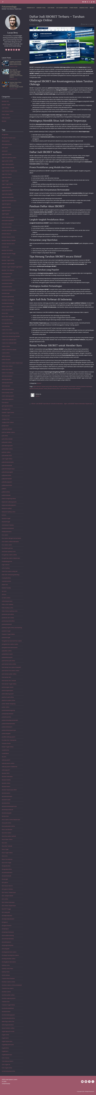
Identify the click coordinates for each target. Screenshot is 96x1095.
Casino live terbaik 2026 (9, 343)
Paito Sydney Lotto (7, 608)
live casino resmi (7, 545)
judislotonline (6, 492)
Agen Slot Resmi (7, 177)
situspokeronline (7, 869)
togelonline (5, 1048)
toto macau (5, 1058)
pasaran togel (6, 631)
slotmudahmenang (8, 935)
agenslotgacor (6, 204)
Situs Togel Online (7, 853)
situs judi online (6, 823)
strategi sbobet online (8, 958)
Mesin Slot (5, 584)
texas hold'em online (8, 1028)
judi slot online (6, 452)
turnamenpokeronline (8, 1071)
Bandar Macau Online (8, 237)
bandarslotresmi (7, 287)
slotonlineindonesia (8, 939)
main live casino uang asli (9, 571)
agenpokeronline (7, 191)
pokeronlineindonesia (8, 723)
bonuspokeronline (7, 323)
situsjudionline (6, 866)
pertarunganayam (7, 690)
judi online (5, 436)
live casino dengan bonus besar (11, 538)
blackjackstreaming (8, 303)
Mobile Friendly (6, 588)
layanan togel (6, 518)
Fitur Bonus (5, 402)
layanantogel (6, 522)
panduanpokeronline (8, 621)
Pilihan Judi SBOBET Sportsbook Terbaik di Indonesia (47, 404)
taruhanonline (6, 1011)
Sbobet (39, 383)
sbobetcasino (6, 793)
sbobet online (43, 388)
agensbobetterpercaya (9, 201)
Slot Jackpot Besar (7, 896)
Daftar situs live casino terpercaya (12, 363)
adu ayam (5, 148)
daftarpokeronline (7, 383)
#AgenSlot (5, 134)
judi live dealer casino (8, 432)
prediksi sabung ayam (8, 737)
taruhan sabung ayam (8, 998)
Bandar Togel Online (8, 260)
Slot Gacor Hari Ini (7, 886)
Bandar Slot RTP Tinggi (8, 253)
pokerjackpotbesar (7, 714)
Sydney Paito (6, 972)
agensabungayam (7, 194)
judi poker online (7, 442)
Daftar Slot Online (7, 366)
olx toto (4, 591)
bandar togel (6, 257)
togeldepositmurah (8, 1045)
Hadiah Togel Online (8, 412)
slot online (5, 899)
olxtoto (4, 594)
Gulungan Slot (6, 409)
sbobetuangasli (6, 813)
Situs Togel (5, 849)
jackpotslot (5, 426)
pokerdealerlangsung (8, 710)
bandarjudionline (7, 273)
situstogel (5, 879)
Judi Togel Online (7, 459)
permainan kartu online (9, 664)
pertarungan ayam (7, 687)
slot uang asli (6, 912)
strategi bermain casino (9, 952)
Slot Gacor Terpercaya (9, 892)
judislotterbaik (6, 495)
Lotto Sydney (6, 568)
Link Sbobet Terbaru (75, 386)
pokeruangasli (6, 733)
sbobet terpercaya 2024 (9, 790)
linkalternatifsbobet (8, 528)
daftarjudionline (6, 379)
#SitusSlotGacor (7, 144)
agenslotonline (6, 207)
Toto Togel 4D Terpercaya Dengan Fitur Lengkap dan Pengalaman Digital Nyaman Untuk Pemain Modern (16, 73)
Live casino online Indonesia (10, 541)
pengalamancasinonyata (9, 647)
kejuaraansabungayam (9, 505)
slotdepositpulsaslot (8, 919)
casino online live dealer (9, 349)
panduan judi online (8, 614)
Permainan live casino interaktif (11, 667)
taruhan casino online (8, 982)
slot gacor (5, 882)
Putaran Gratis (6, 743)
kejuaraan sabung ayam (9, 502)
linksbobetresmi (6, 531)
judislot (4, 488)
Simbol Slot (5, 816)
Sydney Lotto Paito (7, 968)
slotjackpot (5, 929)
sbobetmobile (6, 800)
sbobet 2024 (6, 773)
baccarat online (7, 224)
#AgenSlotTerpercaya (8, 138)
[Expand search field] (3, 2)
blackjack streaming (8, 300)
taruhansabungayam (8, 1015)
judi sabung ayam (7, 445)
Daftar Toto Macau (7, 373)
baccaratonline (6, 227)
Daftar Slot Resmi (7, 369)
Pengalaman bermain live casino (12, 641)
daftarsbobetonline (8, 389)
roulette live (5, 750)
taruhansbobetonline (8, 1018)
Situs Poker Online (7, 839)
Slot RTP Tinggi (6, 909)
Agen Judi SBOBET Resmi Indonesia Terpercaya (78, 404)
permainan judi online (8, 661)
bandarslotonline (7, 283)
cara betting (5, 326)
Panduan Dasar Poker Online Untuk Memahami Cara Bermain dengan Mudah (16, 84)
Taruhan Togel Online (8, 1005)
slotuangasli (5, 949)
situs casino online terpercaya (11, 819)
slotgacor (5, 922)
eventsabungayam (7, 399)
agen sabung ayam (8, 164)
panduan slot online (8, 618)
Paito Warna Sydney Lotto (9, 611)
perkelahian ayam (7, 654)
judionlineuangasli (7, 472)
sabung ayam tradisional (9, 766)
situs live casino (6, 833)
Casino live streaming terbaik (11, 336)
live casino (5, 535)
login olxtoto (6, 565)
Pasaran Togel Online (8, 634)
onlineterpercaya (7, 601)
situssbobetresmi (7, 872)
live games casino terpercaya (11, 558)
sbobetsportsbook (7, 809)
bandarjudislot (6, 277)
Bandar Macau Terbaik (9, 240)
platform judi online (8, 697)
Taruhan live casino (8, 988)
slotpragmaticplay (7, 945)
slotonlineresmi (6, 942)
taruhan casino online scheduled (12, 985)
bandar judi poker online (9, 230)
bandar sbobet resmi (8, 244)
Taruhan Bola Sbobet (74, 388)
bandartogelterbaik (8, 296)
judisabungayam (7, 482)
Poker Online (5, 114)
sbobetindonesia (7, 796)
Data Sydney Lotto (7, 392)
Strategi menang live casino (10, 955)
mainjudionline (6, 578)
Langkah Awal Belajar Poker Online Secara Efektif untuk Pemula (15, 63)
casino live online (7, 330)
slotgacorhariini (6, 925)
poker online (5, 707)
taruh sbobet (6, 975)
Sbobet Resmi (52, 388)
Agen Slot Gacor (7, 174)
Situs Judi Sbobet (62, 388)
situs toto (5, 856)
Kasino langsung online (9, 498)
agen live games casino (9, 157)
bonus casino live (7, 306)
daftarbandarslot (7, 376)
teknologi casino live (8, 1021)
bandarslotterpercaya (8, 290)
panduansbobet (7, 624)
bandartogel (6, 293)
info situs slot (6, 416)
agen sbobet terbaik (8, 167)
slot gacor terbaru (7, 889)
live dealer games (7, 548)
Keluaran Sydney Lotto (8, 512)
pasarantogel (6, 637)
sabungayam (6, 770)
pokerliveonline (6, 717)
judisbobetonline (7, 485)
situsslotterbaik (6, 876)
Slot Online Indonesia (8, 902)
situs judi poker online (8, 826)
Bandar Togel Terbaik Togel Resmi (12, 267)
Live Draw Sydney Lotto (9, 551)
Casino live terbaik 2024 (9, 340)
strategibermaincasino (9, 962)
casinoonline (6, 353)
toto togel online (7, 1068)
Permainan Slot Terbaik (9, 680)
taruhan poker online (8, 995)
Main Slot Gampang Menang (10, 575)
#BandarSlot (6, 141)
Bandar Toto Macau (8, 270)
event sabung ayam (8, 396)
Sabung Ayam (6, 118)
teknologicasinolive (8, 1025)
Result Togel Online (7, 747)
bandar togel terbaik (8, 263)
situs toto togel (6, 862)
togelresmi (5, 1051)
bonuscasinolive (7, 320)
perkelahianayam (7, 657)
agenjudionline (6, 187)
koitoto (4, 515)
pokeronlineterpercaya (9, 730)
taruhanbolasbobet (8, 1008)
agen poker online (7, 161)
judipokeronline (6, 475)
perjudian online (6, 651)
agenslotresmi (6, 210)
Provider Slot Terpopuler (9, 740)
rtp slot (4, 757)
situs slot (4, 843)
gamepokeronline (7, 406)
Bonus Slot (5, 313)
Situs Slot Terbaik (7, 846)
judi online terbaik (7, 439)
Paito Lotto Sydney (7, 604)
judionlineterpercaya (8, 469)
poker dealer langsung (8, 704)
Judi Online (5, 108)
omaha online (6, 598)
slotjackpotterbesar (8, 932)
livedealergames (7, 561)
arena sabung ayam (8, 217)
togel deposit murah (8, 1031)
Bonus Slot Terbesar (8, 316)
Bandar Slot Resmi (7, 250)
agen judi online (6, 154)
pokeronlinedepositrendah (10, 720)
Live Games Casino (7, 111)
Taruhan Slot (6, 1002)
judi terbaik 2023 (7, 455)
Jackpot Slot (5, 419)
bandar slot (5, 247)
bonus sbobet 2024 (8, 310)
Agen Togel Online (7, 184)
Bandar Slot (5, 101)
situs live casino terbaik (9, 836)
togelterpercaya (7, 1054)
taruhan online (6, 992)
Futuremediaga (9, 6)
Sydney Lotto (6, 965)
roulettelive (5, 753)
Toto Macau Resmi (7, 1061)
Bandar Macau (6, 234)
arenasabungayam (8, 220)
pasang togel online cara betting (12, 627)
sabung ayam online (8, 763)
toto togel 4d (6, 1064)
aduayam (5, 151)
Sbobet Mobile (33, 388)
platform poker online (8, 700)
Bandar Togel (6, 104)
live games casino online (9, 555)
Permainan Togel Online (9, 684)
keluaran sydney (7, 508)
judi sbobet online (7, 449)
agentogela (5, 214)
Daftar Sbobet (53, 386)
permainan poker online (9, 674)
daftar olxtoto (6, 356)
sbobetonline (6, 803)
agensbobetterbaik (8, 197)
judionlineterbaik (7, 465)
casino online (6, 346)
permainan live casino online (10, 670)
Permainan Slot (6, 677)
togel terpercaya (7, 1041)
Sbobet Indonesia (86, 386)
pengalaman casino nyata (10, 644)
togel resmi (5, 1038)
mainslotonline (6, 581)
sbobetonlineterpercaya (9, 806)
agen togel (5, 181)
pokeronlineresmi (7, 727)
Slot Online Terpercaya (9, 905)
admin (38, 396)
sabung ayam (6, 760)
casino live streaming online (10, 333)
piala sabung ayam (8, 694)
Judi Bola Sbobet (63, 386)
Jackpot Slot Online (8, 422)
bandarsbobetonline (8, 280)
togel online (5, 1035)
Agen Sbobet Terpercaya (40, 386)
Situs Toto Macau (7, 859)
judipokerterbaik (7, 479)
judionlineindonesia (8, 462)
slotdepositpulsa (7, 915)
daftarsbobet (6, 386)
